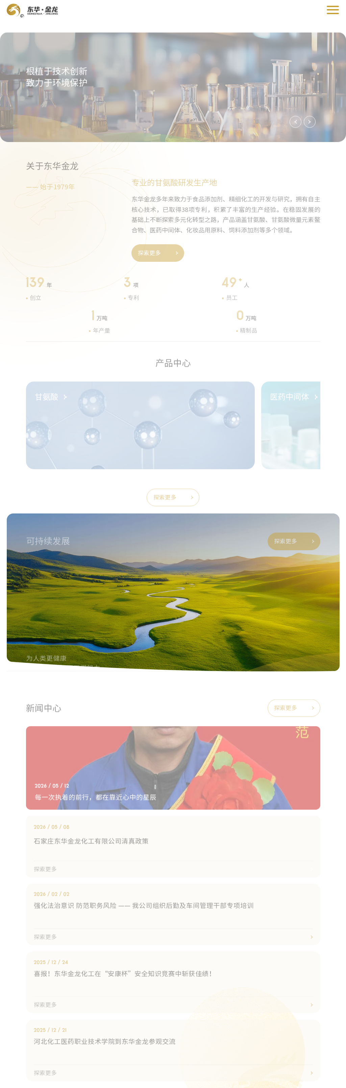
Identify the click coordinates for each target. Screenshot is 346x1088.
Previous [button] (295, 111)
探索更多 (149, 242)
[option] (173, 77)
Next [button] (310, 111)
